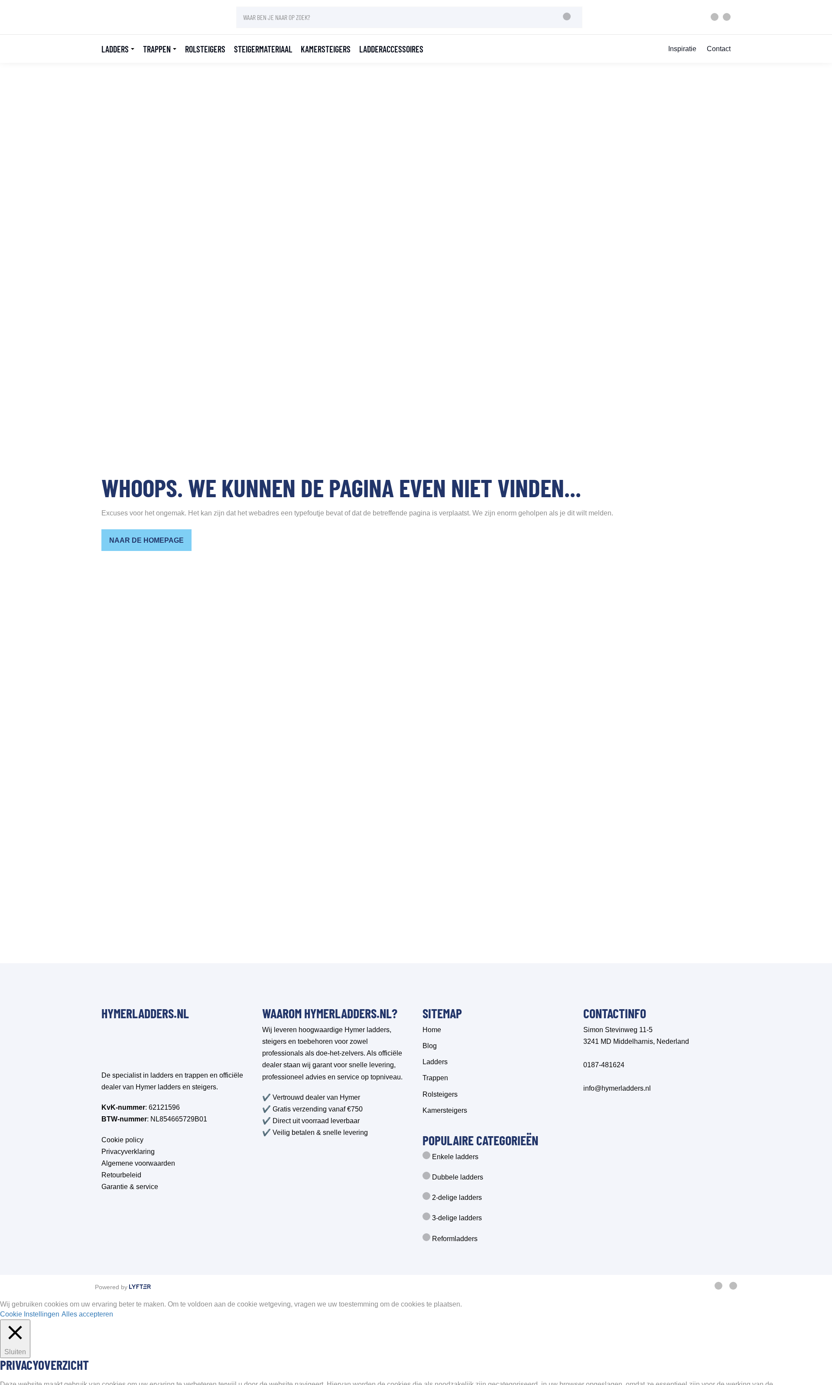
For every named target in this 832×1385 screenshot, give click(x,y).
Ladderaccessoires (391, 49)
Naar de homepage (146, 540)
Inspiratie (682, 48)
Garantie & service (129, 1186)
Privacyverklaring (128, 1151)
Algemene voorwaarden (138, 1163)
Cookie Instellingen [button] (29, 1314)
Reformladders (454, 1238)
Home (431, 1029)
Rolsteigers (205, 49)
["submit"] (567, 17)
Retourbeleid (121, 1175)
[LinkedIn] (733, 1287)
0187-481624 (603, 1065)
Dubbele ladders (456, 1177)
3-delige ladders (456, 1218)
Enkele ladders (454, 1156)
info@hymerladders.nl (617, 1088)
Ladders (115, 49)
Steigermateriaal (263, 49)
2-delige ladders (456, 1197)
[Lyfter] (140, 1287)
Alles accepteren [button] (87, 1314)
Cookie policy (122, 1140)
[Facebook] (718, 1287)
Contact (719, 48)
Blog (429, 1045)
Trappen (157, 49)
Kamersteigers (326, 49)
